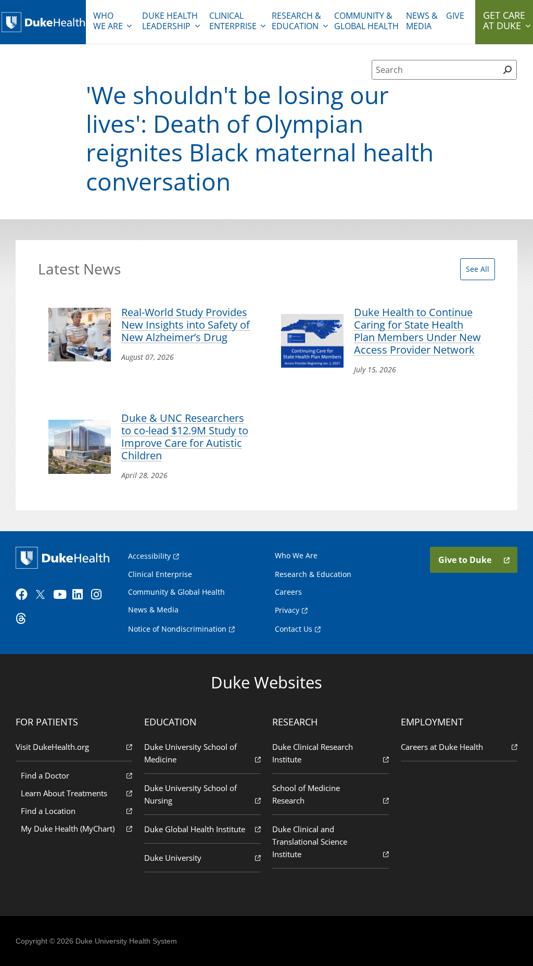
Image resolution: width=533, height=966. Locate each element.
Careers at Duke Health (442, 747)
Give (455, 15)
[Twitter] (42, 595)
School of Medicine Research (306, 794)
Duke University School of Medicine (190, 753)
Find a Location (48, 811)
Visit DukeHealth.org (52, 747)
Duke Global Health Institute (194, 829)
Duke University (172, 857)
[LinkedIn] (80, 595)
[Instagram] (99, 595)
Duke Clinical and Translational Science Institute (309, 841)
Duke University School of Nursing (190, 794)
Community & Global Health (366, 21)
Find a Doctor (45, 775)
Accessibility (149, 556)
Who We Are (296, 555)
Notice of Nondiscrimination (177, 629)
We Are (108, 21)
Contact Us (293, 629)
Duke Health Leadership (170, 21)
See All (477, 269)
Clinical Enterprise (233, 21)
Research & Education (296, 21)
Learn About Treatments (64, 793)
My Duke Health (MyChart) (68, 828)
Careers (288, 592)
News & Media (422, 21)
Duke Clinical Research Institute (312, 753)
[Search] (508, 69)
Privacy (287, 610)
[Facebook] (24, 595)
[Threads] (24, 619)
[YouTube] (61, 595)
